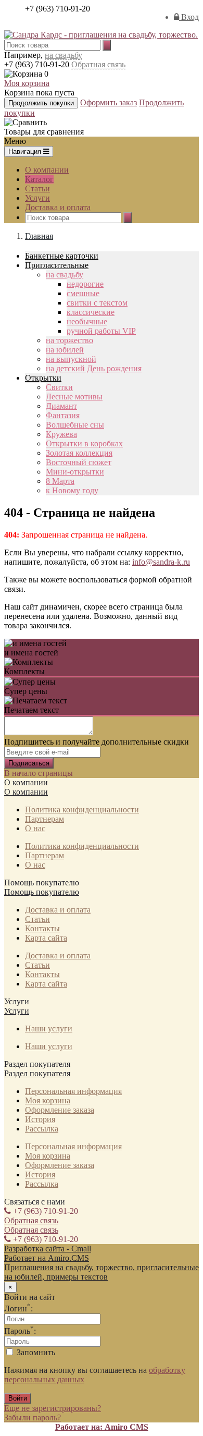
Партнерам (44, 818)
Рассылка (41, 1128)
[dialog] (101, 1352)
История (40, 1119)
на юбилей (65, 349)
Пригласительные (56, 265)
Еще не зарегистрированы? (52, 1408)
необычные (87, 321)
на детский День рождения (94, 368)
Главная (39, 236)
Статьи (37, 188)
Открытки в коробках (84, 443)
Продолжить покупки (41, 103)
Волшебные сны (75, 424)
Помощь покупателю (41, 891)
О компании (47, 169)
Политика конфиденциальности (82, 809)
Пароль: (20, 1331)
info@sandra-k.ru (161, 561)
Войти (17, 1398)
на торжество (69, 340)
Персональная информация (73, 1091)
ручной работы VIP (101, 330)
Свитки (59, 387)
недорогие (85, 283)
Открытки (43, 377)
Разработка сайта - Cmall (47, 1248)
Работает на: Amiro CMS (101, 1426)
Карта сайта (46, 937)
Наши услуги (48, 1028)
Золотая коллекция (79, 452)
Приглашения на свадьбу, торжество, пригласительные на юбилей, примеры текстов (101, 1272)
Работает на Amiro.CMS (46, 1258)
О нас (35, 828)
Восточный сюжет (78, 462)
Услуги (37, 197)
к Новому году (72, 490)
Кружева (61, 434)
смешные (83, 293)
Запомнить (35, 1352)
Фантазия (63, 415)
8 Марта (60, 481)
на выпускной (71, 359)
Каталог (39, 179)
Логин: (18, 1308)
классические (91, 312)
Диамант (61, 405)
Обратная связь (98, 64)
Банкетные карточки (61, 255)
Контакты (42, 928)
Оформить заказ (108, 102)
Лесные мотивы (74, 396)
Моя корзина (26, 83)
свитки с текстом (97, 302)
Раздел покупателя (37, 1073)
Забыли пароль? (32, 1417)
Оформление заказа (59, 1109)
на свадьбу (63, 55)
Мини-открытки (75, 471)
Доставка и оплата (58, 207)
